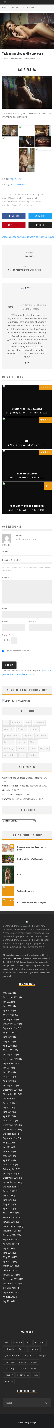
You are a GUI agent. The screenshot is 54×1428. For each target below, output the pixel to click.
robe (39, 201)
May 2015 (8, 1204)
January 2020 (9, 1019)
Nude (22, 201)
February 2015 (10, 1217)
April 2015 (8, 1208)
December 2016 (11, 1124)
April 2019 (8, 1045)
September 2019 (11, 1028)
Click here (16, 958)
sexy (15, 205)
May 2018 (8, 1076)
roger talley (10, 755)
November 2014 (11, 1230)
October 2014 (9, 1235)
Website (32, 621)
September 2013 (11, 1292)
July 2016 (7, 1147)
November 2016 (11, 1129)
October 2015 (9, 1186)
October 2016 (9, 1133)
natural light (32, 198)
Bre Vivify (29, 254)
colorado (8, 729)
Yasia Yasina (15, 178)
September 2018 (11, 1063)
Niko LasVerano (18, 184)
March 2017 (9, 1120)
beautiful (23, 194)
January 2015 (9, 1221)
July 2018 (7, 1067)
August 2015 (9, 1191)
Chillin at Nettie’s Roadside (15, 785)
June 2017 (8, 1111)
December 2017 (11, 1089)
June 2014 (8, 1252)
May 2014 (8, 1257)
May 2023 (8, 992)
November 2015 (11, 1182)
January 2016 (9, 1173)
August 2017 (9, 1103)
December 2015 (11, 1177)
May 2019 (8, 1041)
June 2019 (8, 1036)
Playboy (44, 748)
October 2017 (9, 1098)
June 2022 (8, 1006)
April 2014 (8, 1261)
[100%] (8, 851)
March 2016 (9, 1164)
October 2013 (9, 1287)
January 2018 (9, 1085)
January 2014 (9, 1274)
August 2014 (9, 1243)
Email (5, 621)
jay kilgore (41, 735)
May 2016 (8, 1155)
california (39, 722)
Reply (7, 551)
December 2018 (11, 1059)
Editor (6, 58)
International (17, 59)
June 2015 (8, 1199)
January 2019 (9, 1054)
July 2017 (7, 1107)
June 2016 (8, 1151)
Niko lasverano (10, 201)
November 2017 (11, 1094)
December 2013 (11, 1279)
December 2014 (11, 1226)
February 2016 (10, 1169)
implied (28, 735)
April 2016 (8, 1160)
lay (4, 198)
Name (5, 608)
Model (12, 198)
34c (6, 722)
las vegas (8, 742)
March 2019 (9, 1050)
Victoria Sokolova (10, 794)
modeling (9, 748)
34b (5, 194)
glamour (42, 194)
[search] (46, 1402)
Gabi (4, 790)
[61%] (8, 905)
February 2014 (10, 1270)
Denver (21, 729)
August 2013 (9, 1296)
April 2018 (8, 1080)
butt (33, 194)
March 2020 (9, 1014)
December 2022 (11, 997)
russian (6, 205)
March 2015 (9, 1213)
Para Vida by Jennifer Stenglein (17, 798)
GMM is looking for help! (27, 1422)
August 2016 (9, 1142)
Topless (33, 755)
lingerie (22, 742)
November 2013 (11, 1283)
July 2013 (7, 1301)
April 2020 (8, 1010)
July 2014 (7, 1248)
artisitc (13, 194)
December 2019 (11, 1023)
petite (31, 201)
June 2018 (8, 1072)
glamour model (11, 735)
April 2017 (8, 1116)
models (22, 748)
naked (21, 198)
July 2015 (7, 1195)
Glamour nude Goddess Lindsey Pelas (20, 777)
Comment (7, 577)
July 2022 (7, 1001)
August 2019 (9, 1032)
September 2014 (11, 1239)
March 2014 (9, 1265)
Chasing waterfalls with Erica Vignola (24, 268)
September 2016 (11, 1138)
